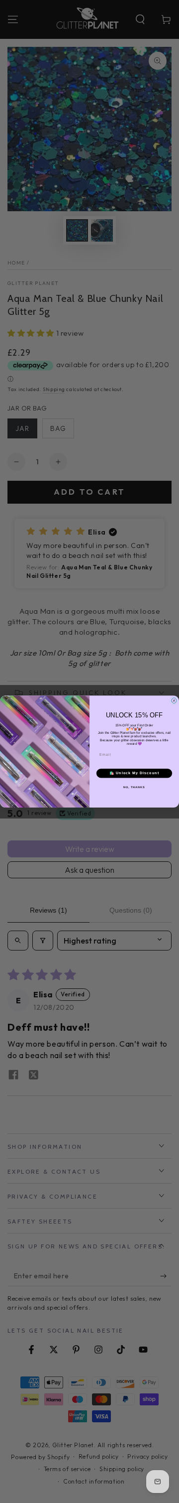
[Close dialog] (174, 700)
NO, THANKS (134, 787)
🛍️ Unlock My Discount (134, 773)
